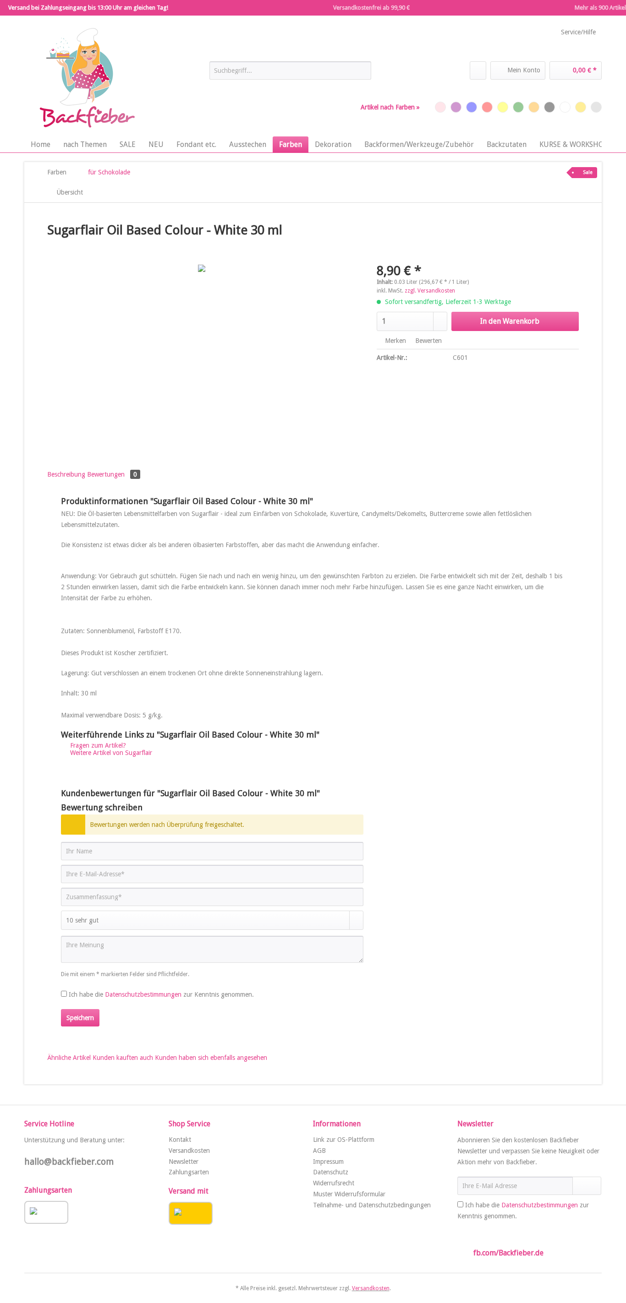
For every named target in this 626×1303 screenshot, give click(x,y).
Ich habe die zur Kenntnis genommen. (161, 994)
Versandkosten (189, 1150)
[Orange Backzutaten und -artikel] (534, 107)
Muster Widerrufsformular (349, 1194)
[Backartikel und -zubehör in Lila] (456, 107)
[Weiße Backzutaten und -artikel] (565, 107)
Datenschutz (330, 1172)
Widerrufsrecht (333, 1183)
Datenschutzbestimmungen (143, 994)
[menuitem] (290, 74)
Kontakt (180, 1139)
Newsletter (183, 1161)
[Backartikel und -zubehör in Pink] (440, 107)
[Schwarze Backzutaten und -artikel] (549, 107)
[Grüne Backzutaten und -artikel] (518, 107)
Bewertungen (112, 474)
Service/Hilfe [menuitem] (578, 32)
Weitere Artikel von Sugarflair (110, 752)
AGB (319, 1150)
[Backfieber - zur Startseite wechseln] (86, 78)
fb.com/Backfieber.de (508, 1253)
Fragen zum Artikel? (97, 745)
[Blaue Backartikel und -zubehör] (472, 107)
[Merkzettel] (478, 70)
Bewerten (427, 340)
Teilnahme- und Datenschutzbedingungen (372, 1205)
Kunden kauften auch (123, 1057)
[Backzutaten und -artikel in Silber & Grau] (596, 107)
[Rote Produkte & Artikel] (487, 107)
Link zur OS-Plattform (343, 1139)
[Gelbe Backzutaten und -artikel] (503, 107)
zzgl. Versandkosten (430, 291)
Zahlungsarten (189, 1172)
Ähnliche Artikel (69, 1057)
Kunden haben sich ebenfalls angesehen (211, 1057)
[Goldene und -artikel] (581, 107)
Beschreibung (66, 474)
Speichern (80, 1017)
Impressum (328, 1161)
